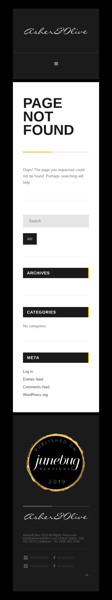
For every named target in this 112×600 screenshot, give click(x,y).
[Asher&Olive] (56, 44)
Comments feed (36, 387)
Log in (28, 371)
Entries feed (33, 379)
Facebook (65, 557)
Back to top (87, 575)
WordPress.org (35, 395)
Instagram (38, 557)
